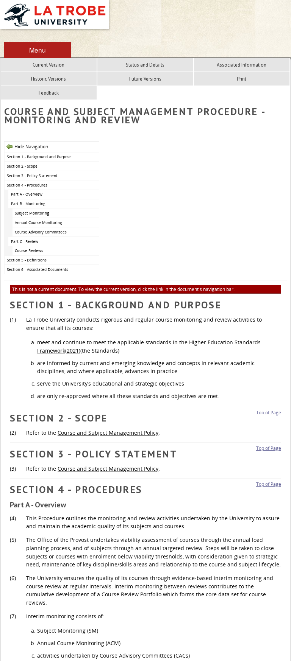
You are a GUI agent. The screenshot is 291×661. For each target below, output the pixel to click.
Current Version (48, 65)
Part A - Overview (26, 194)
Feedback (49, 93)
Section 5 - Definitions (27, 260)
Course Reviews (29, 250)
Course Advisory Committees (41, 232)
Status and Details (145, 65)
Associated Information (241, 65)
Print (241, 79)
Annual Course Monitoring (38, 222)
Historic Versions (48, 79)
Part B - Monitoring (28, 203)
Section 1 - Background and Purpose (39, 156)
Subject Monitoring (32, 213)
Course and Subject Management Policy (108, 432)
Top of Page (268, 412)
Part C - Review (24, 241)
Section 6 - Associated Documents (37, 269)
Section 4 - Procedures (27, 185)
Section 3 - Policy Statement (32, 175)
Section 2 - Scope (22, 166)
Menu (37, 49)
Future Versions (145, 79)
